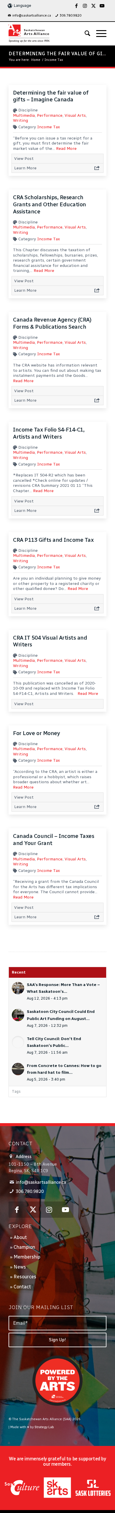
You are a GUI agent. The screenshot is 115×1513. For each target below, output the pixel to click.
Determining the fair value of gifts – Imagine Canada (50, 96)
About (20, 1237)
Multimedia (24, 115)
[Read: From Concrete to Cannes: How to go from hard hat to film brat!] (18, 1069)
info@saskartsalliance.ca (31, 15)
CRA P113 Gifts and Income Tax (53, 539)
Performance (50, 115)
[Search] (84, 33)
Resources (25, 1277)
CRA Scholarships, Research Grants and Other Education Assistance (49, 204)
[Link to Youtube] (102, 5)
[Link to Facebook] (76, 5)
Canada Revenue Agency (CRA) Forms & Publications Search (52, 323)
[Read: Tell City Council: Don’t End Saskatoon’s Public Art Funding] (18, 1042)
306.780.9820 (70, 15)
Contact (22, 1287)
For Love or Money (36, 733)
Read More (66, 148)
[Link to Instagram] (84, 5)
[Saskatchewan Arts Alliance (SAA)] (48, 33)
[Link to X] (93, 5)
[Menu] (98, 33)
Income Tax (48, 126)
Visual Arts (75, 115)
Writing (20, 120)
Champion (24, 1247)
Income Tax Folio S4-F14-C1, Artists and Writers (48, 433)
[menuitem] (29, 15)
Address (24, 1156)
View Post (24, 158)
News (20, 1267)
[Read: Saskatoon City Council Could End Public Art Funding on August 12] (18, 1015)
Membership (27, 1257)
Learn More (25, 168)
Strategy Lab (44, 1427)
